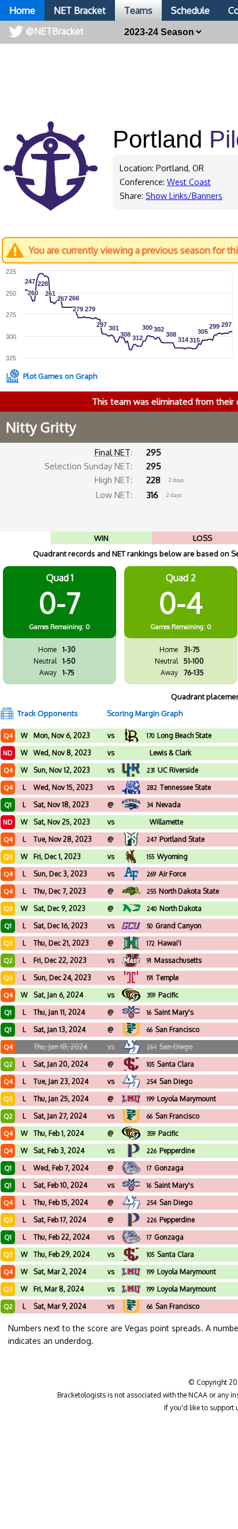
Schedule (190, 10)
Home (22, 10)
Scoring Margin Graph (145, 713)
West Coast (189, 182)
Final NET (113, 452)
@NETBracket (55, 31)
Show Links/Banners (184, 196)
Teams (138, 10)
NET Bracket (80, 10)
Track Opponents (47, 713)
